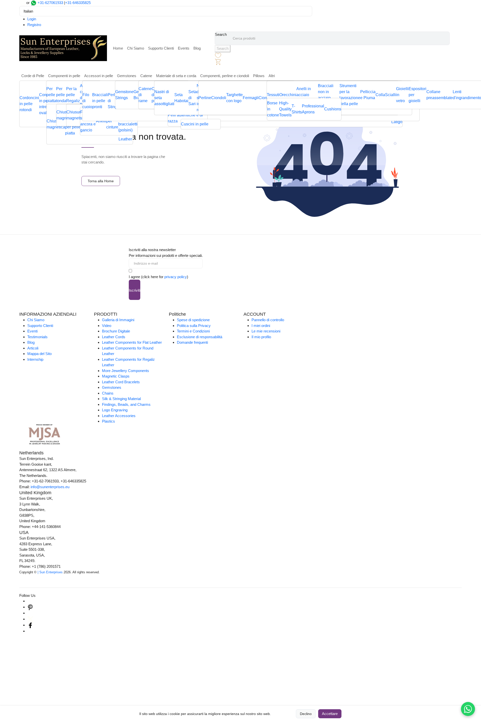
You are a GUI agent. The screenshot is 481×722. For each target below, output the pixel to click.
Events (183, 48)
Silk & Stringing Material (121, 399)
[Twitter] (30, 619)
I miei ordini (261, 325)
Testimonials (37, 337)
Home (118, 48)
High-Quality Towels (285, 109)
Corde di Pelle (32, 76)
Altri (272, 76)
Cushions (332, 109)
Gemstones (126, 76)
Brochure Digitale (116, 331)
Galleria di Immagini (118, 320)
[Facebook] (30, 625)
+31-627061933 (50, 3)
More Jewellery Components (125, 371)
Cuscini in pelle (194, 124)
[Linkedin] (30, 613)
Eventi (32, 331)
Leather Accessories (119, 416)
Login (31, 19)
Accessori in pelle (98, 76)
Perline (204, 98)
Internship (35, 359)
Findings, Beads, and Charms (126, 404)
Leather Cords (113, 337)
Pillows (259, 76)
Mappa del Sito (39, 353)
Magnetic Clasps (116, 376)
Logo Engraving (115, 410)
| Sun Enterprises (50, 572)
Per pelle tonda (61, 95)
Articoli (32, 348)
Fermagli (251, 98)
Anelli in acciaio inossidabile (307, 95)
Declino (306, 714)
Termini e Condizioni (193, 331)
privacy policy (175, 277)
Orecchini (287, 95)
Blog (197, 48)
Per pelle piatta (51, 95)
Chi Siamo (135, 48)
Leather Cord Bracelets (121, 382)
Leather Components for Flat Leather (132, 342)
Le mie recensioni (266, 331)
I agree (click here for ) (158, 277)
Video (106, 325)
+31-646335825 (78, 3)
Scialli (390, 95)
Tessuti (273, 95)
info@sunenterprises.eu (50, 487)
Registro (34, 25)
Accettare (330, 713)
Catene (146, 76)
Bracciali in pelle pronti (100, 101)
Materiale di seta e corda (176, 76)
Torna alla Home (101, 181)
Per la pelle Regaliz (73, 95)
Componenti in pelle (64, 76)
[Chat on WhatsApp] (468, 709)
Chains (107, 393)
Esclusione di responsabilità (199, 337)
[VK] (30, 631)
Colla (380, 95)
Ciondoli (218, 98)
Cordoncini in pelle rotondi (29, 104)
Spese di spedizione (193, 320)
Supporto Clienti (161, 48)
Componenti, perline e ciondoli (224, 76)
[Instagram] (30, 601)
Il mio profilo (261, 337)
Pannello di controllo (268, 320)
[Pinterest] (30, 607)
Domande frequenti (192, 342)
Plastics (108, 421)
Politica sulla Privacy (194, 325)
